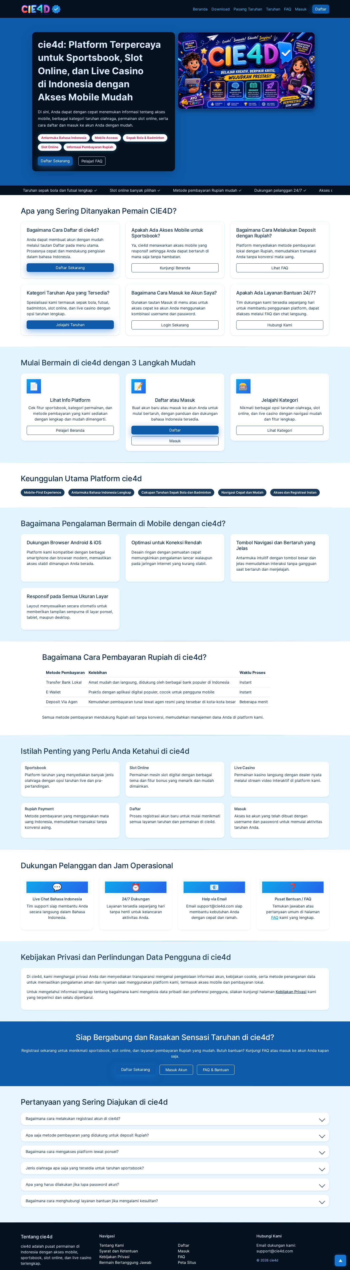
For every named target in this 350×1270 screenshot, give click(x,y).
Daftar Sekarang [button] (55, 160)
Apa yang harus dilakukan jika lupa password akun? (72, 1184)
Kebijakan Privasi (291, 991)
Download (220, 9)
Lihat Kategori (279, 430)
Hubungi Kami (279, 325)
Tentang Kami (111, 1245)
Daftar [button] (320, 9)
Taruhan (273, 9)
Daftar (174, 430)
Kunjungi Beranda (175, 267)
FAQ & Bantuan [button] (216, 1069)
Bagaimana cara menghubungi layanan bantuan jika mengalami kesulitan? (92, 1200)
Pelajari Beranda (70, 430)
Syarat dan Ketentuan (118, 1251)
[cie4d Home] (41, 9)
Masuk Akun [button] (176, 1069)
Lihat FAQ (279, 267)
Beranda (200, 9)
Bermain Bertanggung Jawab (125, 1262)
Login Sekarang (175, 325)
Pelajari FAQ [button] (91, 161)
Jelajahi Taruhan (70, 324)
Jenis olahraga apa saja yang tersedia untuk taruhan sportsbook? (85, 1168)
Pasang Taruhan (248, 9)
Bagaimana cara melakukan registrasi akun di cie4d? (73, 1118)
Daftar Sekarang (70, 267)
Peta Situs (187, 1262)
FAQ (287, 9)
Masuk (301, 9)
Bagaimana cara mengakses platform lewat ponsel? (72, 1151)
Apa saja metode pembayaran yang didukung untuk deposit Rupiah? (87, 1135)
